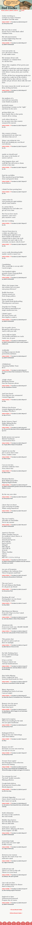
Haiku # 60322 (5, 497)
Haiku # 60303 (5, 803)
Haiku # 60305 (5, 767)
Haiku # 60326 (5, 443)
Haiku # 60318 (5, 575)
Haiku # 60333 (5, 340)
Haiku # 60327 (5, 427)
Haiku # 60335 (5, 277)
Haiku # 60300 (5, 861)
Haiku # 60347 (5, 22)
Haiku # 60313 (5, 645)
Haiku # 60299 (5, 875)
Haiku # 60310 (5, 695)
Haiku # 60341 (5, 167)
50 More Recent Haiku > (16, 913)
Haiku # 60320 (5, 524)
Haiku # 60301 (5, 847)
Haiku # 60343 (5, 125)
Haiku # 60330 (5, 385)
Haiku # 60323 (5, 485)
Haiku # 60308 (5, 725)
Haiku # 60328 (5, 413)
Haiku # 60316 (5, 603)
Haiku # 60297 (5, 903)
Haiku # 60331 (5, 370)
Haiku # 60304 (5, 789)
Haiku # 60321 (5, 511)
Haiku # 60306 (5, 753)
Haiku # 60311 (5, 681)
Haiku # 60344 (5, 90)
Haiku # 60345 (5, 43)
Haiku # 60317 (5, 589)
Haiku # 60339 (5, 192)
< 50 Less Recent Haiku (16, 909)
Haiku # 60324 (5, 471)
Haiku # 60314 (5, 631)
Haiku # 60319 (5, 560)
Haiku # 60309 (5, 709)
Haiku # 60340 (5, 181)
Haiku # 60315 (5, 617)
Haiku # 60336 (5, 256)
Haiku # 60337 (5, 244)
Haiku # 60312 (5, 666)
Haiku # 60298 (5, 889)
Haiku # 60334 (5, 319)
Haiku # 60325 (5, 457)
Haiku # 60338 (5, 223)
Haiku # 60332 (5, 356)
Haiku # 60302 (5, 833)
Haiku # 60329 (5, 399)
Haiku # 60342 (5, 146)
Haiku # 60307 (5, 739)
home (2, 10)
